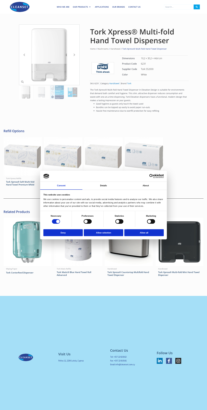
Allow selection (103, 232)
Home (93, 48)
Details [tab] (103, 185)
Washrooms (103, 48)
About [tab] (146, 185)
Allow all (144, 232)
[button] (24, 55)
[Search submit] (197, 7)
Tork (129, 83)
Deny (63, 232)
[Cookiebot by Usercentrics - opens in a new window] (151, 176)
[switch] (88, 221)
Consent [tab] (61, 185)
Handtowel (115, 48)
